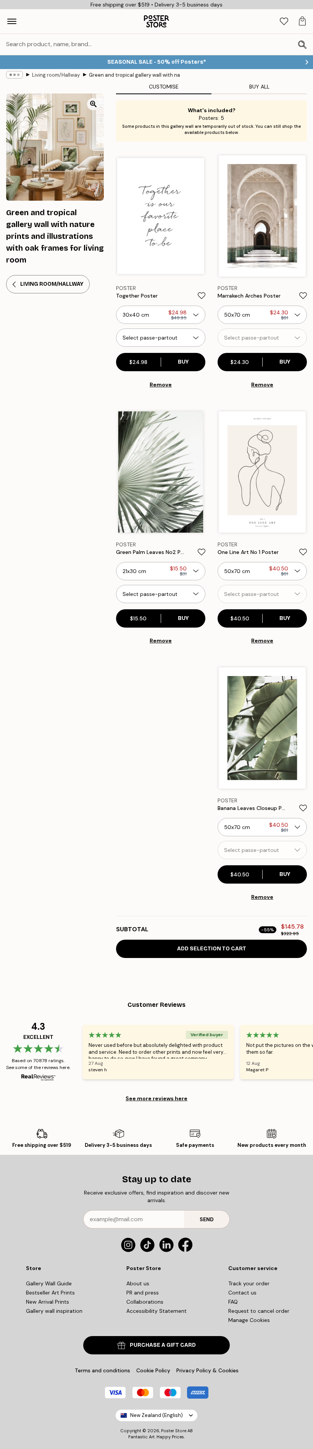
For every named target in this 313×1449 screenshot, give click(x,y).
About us (137, 1283)
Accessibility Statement (156, 1310)
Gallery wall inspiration (54, 1310)
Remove (161, 384)
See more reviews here (156, 1098)
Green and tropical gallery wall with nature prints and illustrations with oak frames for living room (135, 75)
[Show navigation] (12, 21)
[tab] (284, 22)
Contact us (242, 1292)
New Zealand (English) (156, 1415)
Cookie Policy (153, 1370)
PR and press (142, 1292)
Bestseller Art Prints (50, 1292)
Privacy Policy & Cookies (207, 1370)
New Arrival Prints (47, 1301)
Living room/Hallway (56, 75)
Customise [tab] (164, 86)
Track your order (248, 1283)
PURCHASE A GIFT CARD (163, 1345)
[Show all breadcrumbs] (14, 75)
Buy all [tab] (259, 86)
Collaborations (144, 1301)
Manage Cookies (249, 1320)
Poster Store (173, 1430)
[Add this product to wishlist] (201, 295)
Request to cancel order (258, 1310)
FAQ (233, 1301)
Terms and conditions (102, 1370)
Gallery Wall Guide (49, 1283)
